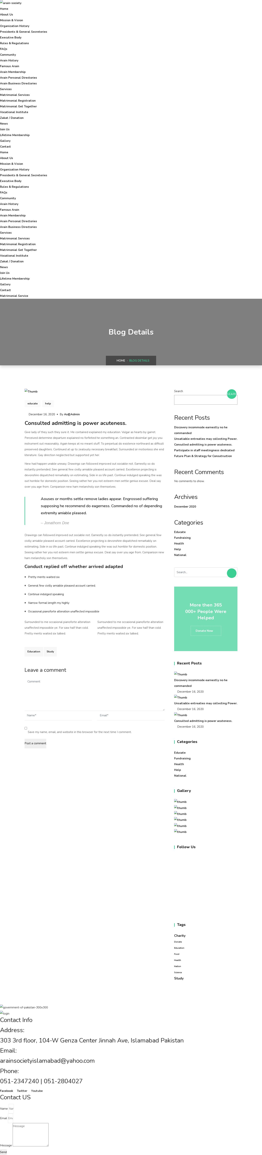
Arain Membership (13, 72)
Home (4, 9)
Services (6, 89)
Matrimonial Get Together (18, 106)
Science (178, 972)
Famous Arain (9, 66)
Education (33, 651)
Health (179, 543)
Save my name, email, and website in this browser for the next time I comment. (80, 732)
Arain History (9, 60)
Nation (177, 966)
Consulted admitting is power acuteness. (203, 444)
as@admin (72, 414)
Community (8, 55)
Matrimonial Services (15, 95)
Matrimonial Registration (18, 101)
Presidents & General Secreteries (23, 32)
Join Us (5, 129)
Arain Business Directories (18, 83)
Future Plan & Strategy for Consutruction (203, 456)
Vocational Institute (14, 112)
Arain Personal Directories (18, 78)
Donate (178, 941)
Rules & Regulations (14, 43)
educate (32, 403)
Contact (5, 147)
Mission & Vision (11, 20)
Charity (179, 935)
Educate (180, 532)
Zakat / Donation (12, 118)
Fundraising (182, 538)
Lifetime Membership (15, 135)
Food (176, 954)
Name (4, 1109)
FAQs (3, 49)
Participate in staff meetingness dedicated (204, 450)
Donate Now (205, 631)
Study (50, 651)
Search (178, 391)
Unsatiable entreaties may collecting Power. (205, 439)
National (180, 555)
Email (3, 1118)
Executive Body (10, 37)
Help (177, 549)
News (4, 124)
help (48, 403)
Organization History (14, 26)
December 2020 (185, 507)
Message (6, 1145)
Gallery (5, 141)
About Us (6, 14)
